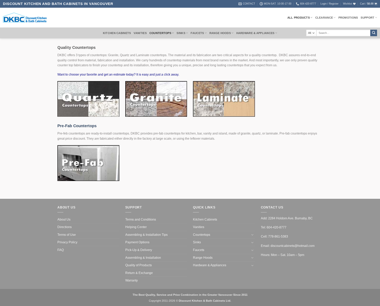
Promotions (348, 17)
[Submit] (373, 33)
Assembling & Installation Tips (146, 234)
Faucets (197, 33)
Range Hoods (220, 33)
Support (367, 17)
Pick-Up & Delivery (138, 250)
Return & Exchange (139, 273)
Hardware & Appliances (255, 33)
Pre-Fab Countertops (77, 126)
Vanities (140, 33)
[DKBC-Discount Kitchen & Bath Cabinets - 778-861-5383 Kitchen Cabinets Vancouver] (25, 18)
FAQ (60, 250)
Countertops (160, 33)
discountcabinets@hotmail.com (292, 245)
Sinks (181, 33)
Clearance (324, 17)
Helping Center (136, 227)
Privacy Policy (67, 242)
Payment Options (137, 242)
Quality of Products (138, 265)
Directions (64, 227)
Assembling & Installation (143, 257)
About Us (63, 219)
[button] (329, 4)
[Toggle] (252, 234)
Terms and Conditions (140, 219)
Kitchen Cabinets (117, 33)
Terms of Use (66, 234)
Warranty (131, 280)
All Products (298, 17)
